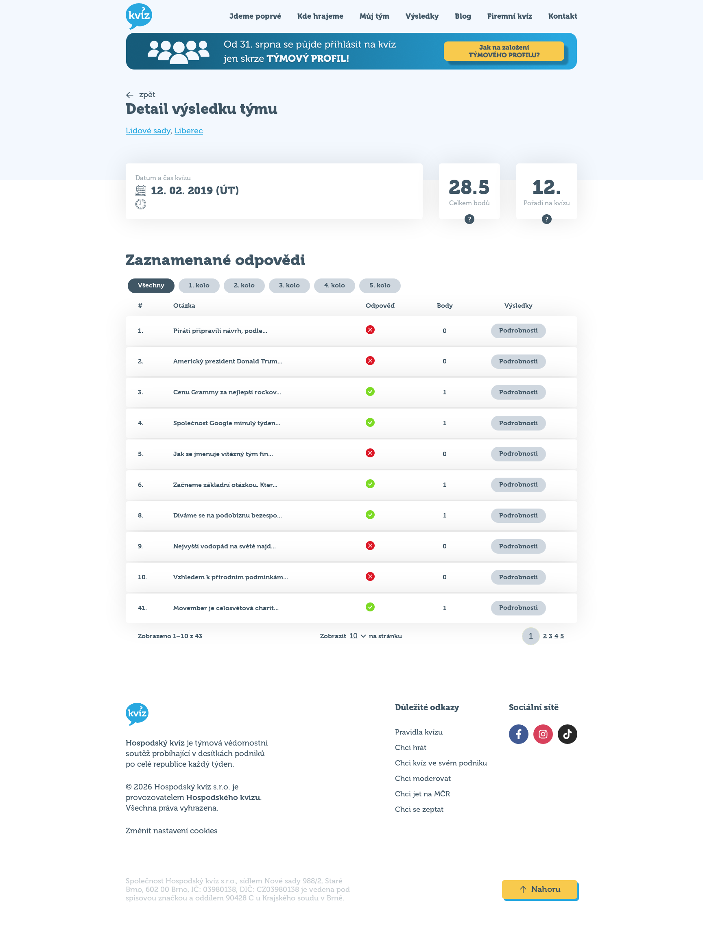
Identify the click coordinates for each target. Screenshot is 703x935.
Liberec (189, 130)
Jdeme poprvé (255, 16)
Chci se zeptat (419, 809)
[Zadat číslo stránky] (531, 636)
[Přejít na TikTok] (567, 734)
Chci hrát (410, 748)
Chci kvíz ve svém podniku (441, 763)
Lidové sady (148, 130)
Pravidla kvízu (419, 732)
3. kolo (289, 285)
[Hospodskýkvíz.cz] (139, 16)
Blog (463, 16)
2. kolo (244, 285)
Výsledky (422, 16)
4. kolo (334, 285)
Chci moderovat (423, 778)
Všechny (151, 285)
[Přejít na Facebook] (518, 734)
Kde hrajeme (320, 16)
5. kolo (380, 285)
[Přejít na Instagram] (543, 734)
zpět (146, 94)
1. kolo (199, 285)
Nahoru (546, 889)
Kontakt (562, 16)
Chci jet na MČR (422, 794)
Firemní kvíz (509, 16)
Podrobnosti (518, 330)
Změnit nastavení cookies (172, 830)
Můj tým (374, 16)
